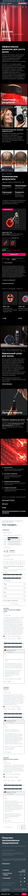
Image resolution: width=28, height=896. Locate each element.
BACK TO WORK (22, 3)
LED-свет (5, 504)
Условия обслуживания (17, 859)
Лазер (4, 507)
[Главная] (14, 7)
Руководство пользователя (8, 283)
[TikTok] (20, 885)
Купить (24, 894)
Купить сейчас (7, 38)
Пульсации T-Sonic (8, 500)
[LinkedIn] (20, 881)
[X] (20, 878)
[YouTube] (24, 878)
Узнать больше (7, 384)
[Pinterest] (24, 881)
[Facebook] (24, 874)
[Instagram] (20, 874)
